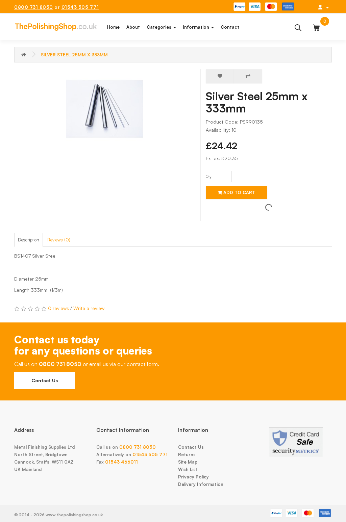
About (133, 27)
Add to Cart (238, 192)
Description (28, 239)
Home (113, 27)
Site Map (187, 462)
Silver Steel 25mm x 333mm (74, 54)
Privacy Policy (193, 476)
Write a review (88, 308)
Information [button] (197, 27)
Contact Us (44, 380)
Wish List (188, 469)
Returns (187, 454)
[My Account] (323, 7)
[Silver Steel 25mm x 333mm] (104, 109)
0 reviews (58, 308)
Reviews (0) (58, 239)
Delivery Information (200, 484)
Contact (230, 27)
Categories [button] (160, 27)
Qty (209, 176)
